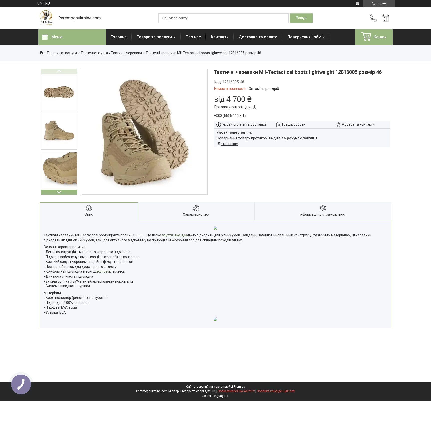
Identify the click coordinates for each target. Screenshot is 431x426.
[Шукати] (301, 18)
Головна (119, 37)
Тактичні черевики (126, 53)
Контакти (220, 37)
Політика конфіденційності (276, 391)
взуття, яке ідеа (174, 235)
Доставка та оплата (258, 37)
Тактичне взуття (94, 53)
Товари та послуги (154, 37)
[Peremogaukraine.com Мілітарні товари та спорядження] (46, 18)
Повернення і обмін (305, 37)
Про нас (193, 37)
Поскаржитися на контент (236, 391)
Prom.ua (239, 386)
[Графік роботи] (385, 18)
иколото (102, 271)
